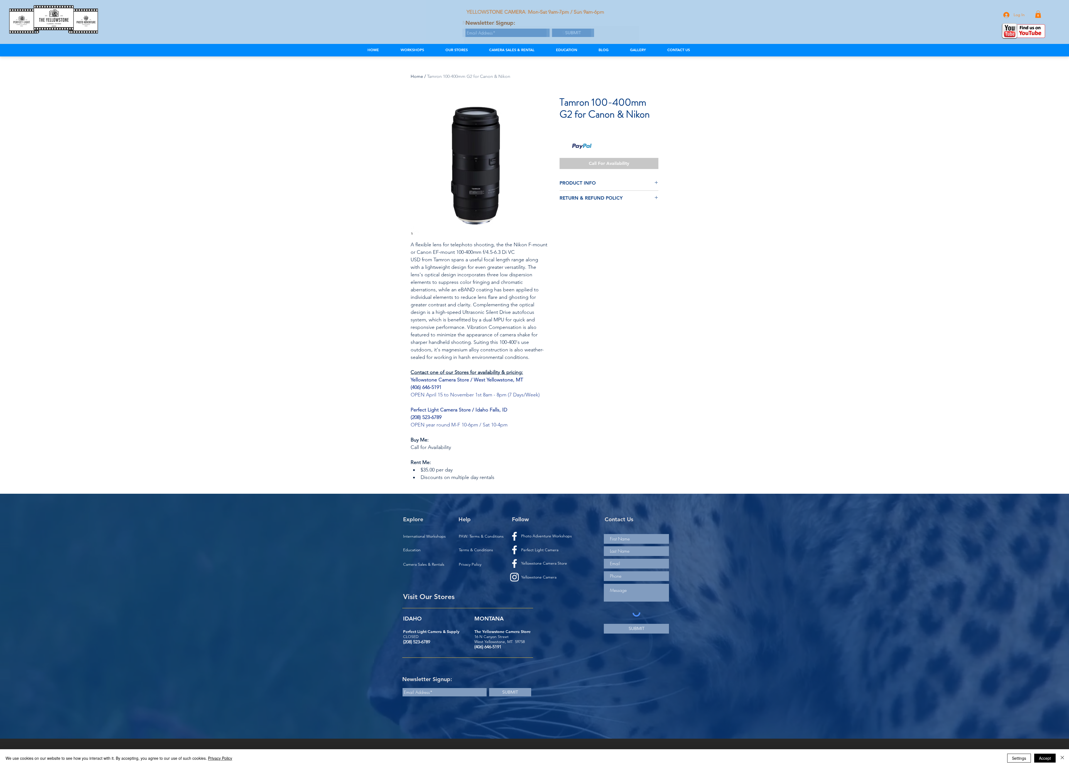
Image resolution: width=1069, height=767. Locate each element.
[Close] (1062, 758)
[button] (1038, 14)
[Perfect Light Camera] (514, 563)
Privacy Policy (220, 758)
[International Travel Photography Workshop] (514, 536)
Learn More (603, 146)
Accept (1045, 758)
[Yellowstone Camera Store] (514, 550)
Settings (1019, 758)
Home (417, 76)
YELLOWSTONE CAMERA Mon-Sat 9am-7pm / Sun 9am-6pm (535, 12)
